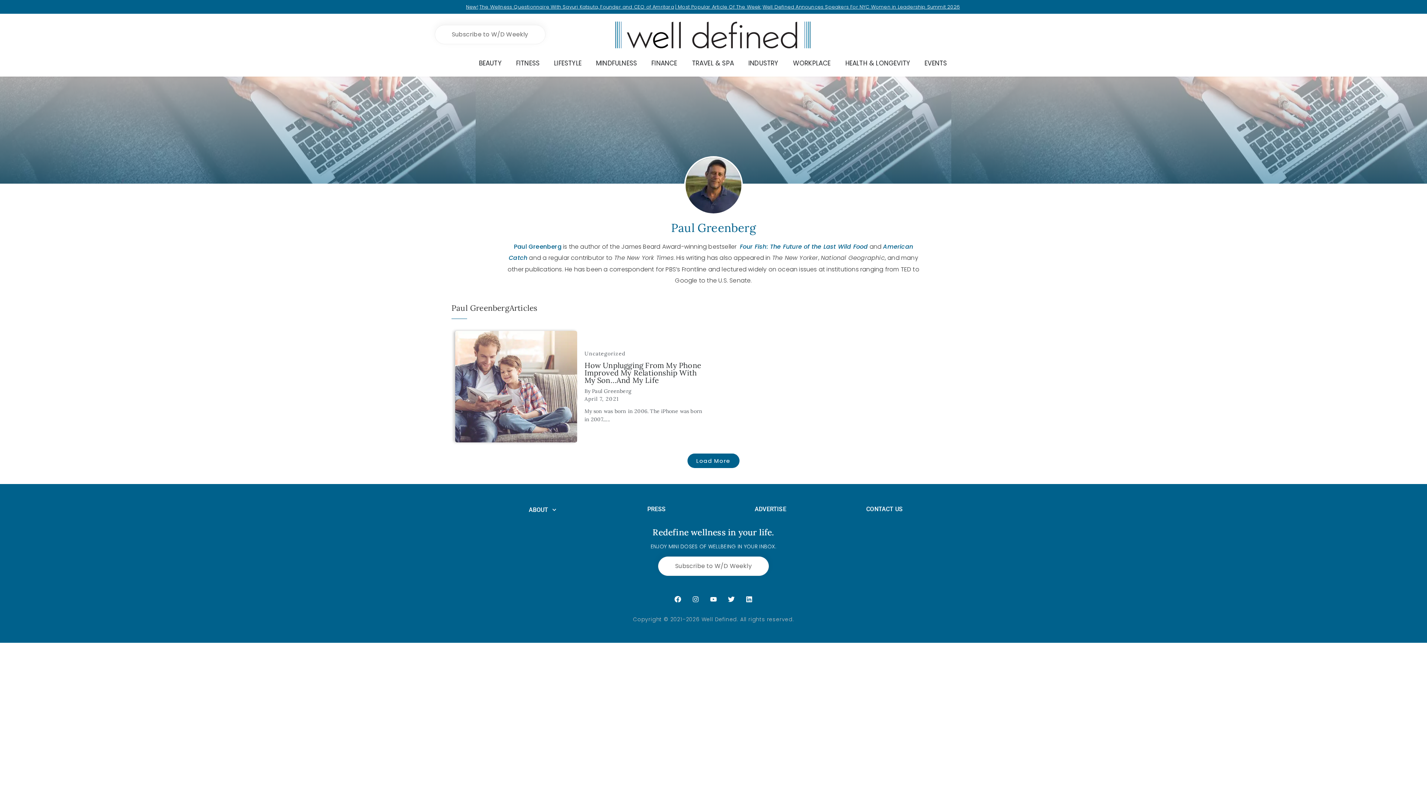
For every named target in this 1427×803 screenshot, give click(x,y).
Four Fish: (755, 246)
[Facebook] (678, 599)
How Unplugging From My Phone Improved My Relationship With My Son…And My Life (643, 373)
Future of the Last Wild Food (824, 246)
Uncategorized (605, 353)
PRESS (656, 509)
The (775, 246)
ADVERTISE (770, 509)
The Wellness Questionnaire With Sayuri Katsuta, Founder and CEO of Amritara (576, 6)
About (539, 509)
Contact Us (884, 509)
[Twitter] (731, 599)
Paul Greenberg (538, 246)
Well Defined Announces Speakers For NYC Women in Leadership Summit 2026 (861, 6)
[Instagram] (695, 599)
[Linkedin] (749, 599)
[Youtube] (713, 599)
